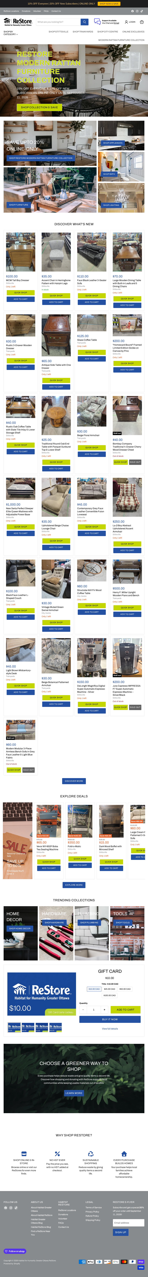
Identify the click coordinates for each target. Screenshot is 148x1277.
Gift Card (110, 971)
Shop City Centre (107, 32)
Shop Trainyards (83, 32)
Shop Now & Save (34, 98)
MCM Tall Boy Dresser (17, 280)
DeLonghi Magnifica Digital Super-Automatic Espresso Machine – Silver (91, 689)
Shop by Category (10, 33)
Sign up (120, 1232)
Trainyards (10, 351)
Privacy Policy (92, 1212)
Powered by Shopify (12, 1264)
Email (116, 23)
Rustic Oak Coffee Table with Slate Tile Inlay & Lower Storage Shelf (20, 429)
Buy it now (110, 1019)
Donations (26, 11)
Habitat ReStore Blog (41, 1227)
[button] (130, 22)
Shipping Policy (93, 1220)
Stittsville (10, 283)
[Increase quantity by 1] (104, 1010)
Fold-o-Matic (74, 846)
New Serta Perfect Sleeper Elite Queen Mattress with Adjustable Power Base (19, 511)
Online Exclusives (133, 32)
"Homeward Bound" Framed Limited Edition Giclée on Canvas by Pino (127, 348)
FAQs (46, 11)
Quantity (83, 1003)
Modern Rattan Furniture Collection (121, 40)
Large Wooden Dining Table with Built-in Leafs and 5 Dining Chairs (127, 283)
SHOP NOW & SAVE (109, 4)
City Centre (46, 613)
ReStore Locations (11, 11)
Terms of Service (94, 1207)
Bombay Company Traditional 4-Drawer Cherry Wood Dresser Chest (127, 446)
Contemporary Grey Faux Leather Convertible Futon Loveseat (90, 511)
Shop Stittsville (58, 32)
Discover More (74, 781)
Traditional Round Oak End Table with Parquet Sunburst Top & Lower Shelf (56, 446)
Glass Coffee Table (87, 340)
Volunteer (37, 11)
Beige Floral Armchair (88, 435)
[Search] (84, 22)
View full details (110, 1028)
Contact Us (56, 11)
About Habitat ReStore (41, 1215)
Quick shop (20, 293)
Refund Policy (92, 1216)
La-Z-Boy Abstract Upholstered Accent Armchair (123, 528)
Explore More (74, 885)
